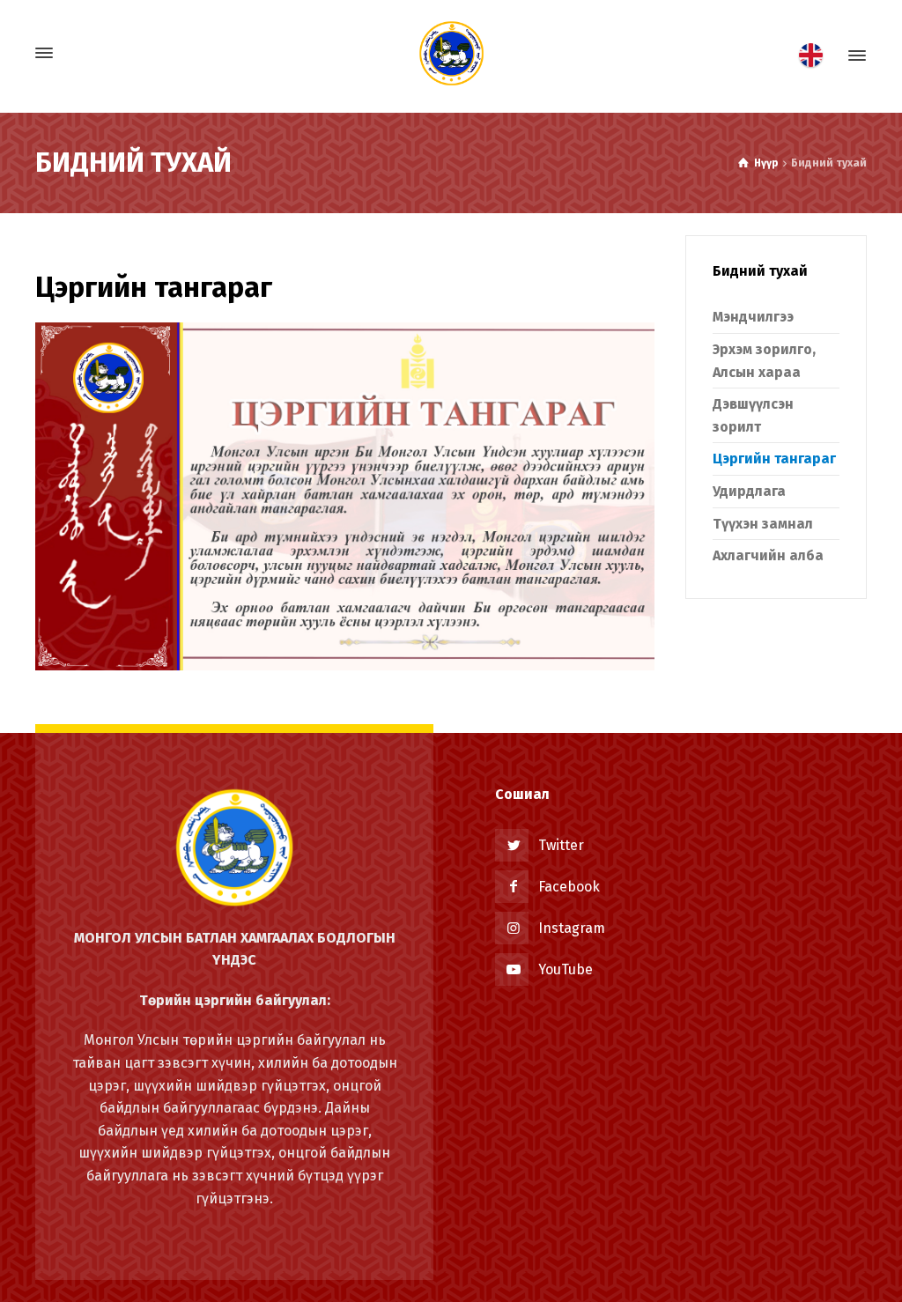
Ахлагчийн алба (768, 555)
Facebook (569, 886)
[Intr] (451, 53)
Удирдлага (749, 491)
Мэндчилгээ (753, 316)
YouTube (565, 969)
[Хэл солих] (816, 55)
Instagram (571, 928)
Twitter (561, 845)
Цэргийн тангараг (774, 458)
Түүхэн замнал (763, 523)
